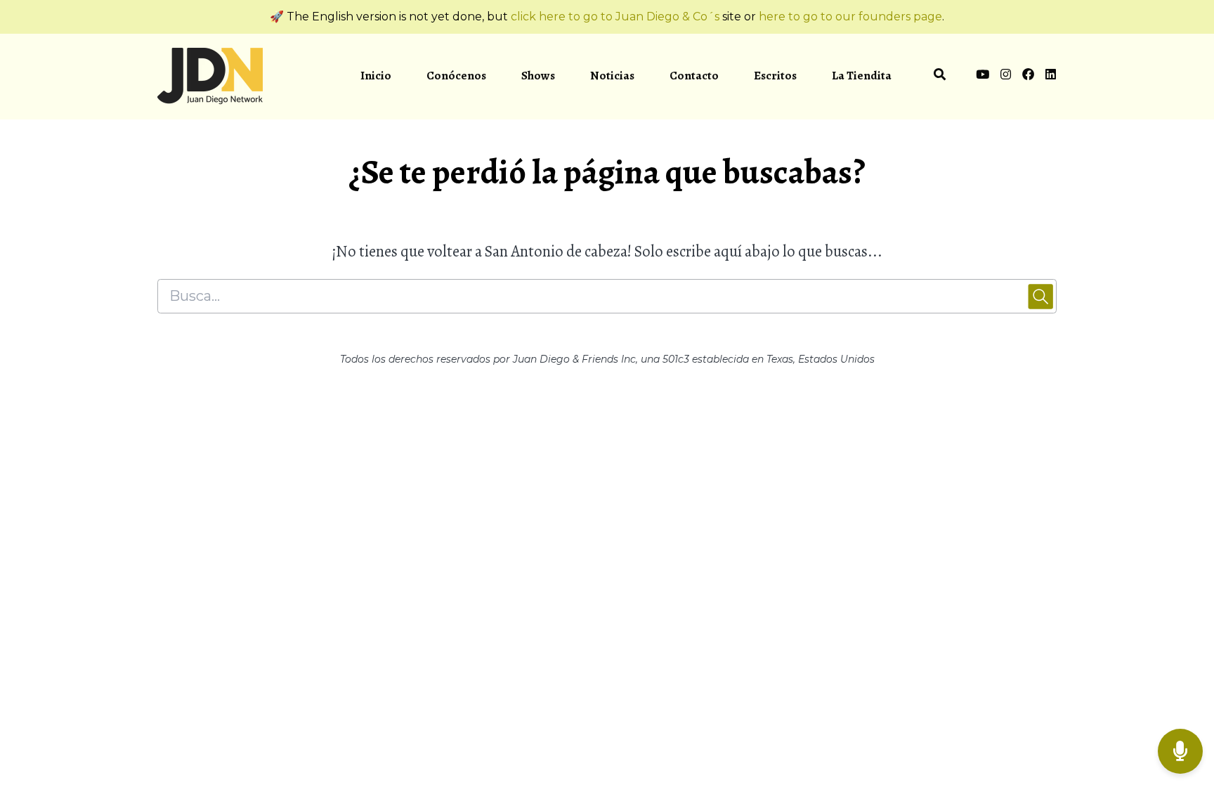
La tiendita (862, 75)
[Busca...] (939, 76)
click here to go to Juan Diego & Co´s (615, 16)
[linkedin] (1048, 76)
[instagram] (1006, 76)
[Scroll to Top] (1180, 695)
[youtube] (982, 76)
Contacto (694, 75)
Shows (538, 75)
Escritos (775, 75)
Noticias (612, 75)
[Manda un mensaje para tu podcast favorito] (1180, 751)
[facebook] (1028, 76)
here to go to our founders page (850, 16)
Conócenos (456, 75)
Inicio (375, 75)
